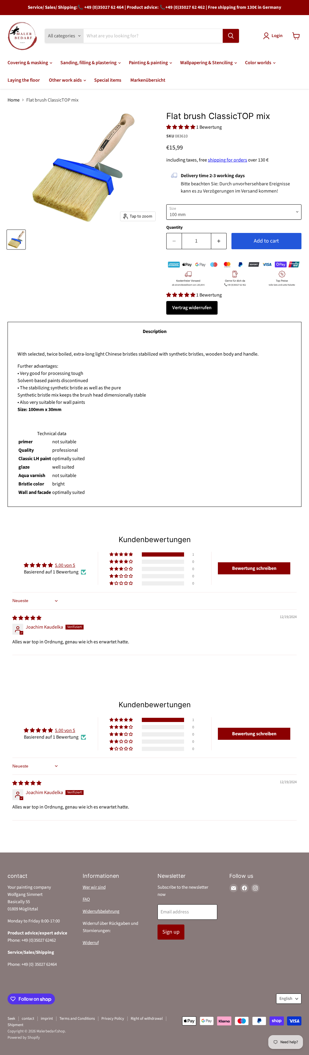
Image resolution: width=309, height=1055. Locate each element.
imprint (47, 1018)
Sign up (171, 932)
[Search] (231, 36)
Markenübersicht (147, 80)
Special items (107, 80)
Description (155, 331)
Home (14, 100)
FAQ (86, 899)
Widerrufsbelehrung (101, 911)
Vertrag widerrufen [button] (192, 307)
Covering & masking (28, 62)
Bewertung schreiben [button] (254, 568)
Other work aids (66, 80)
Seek (11, 1018)
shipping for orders (227, 160)
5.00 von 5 (65, 565)
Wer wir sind (94, 887)
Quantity (174, 227)
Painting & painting (149, 62)
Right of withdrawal (147, 1018)
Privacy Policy (112, 1018)
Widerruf (91, 943)
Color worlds (258, 62)
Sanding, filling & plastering (88, 62)
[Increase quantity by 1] (219, 241)
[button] (181, 127)
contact (28, 1018)
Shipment (15, 1025)
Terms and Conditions (77, 1018)
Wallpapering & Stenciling (207, 62)
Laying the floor (24, 80)
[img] (26, 618)
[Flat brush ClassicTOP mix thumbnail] (16, 239)
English (285, 999)
